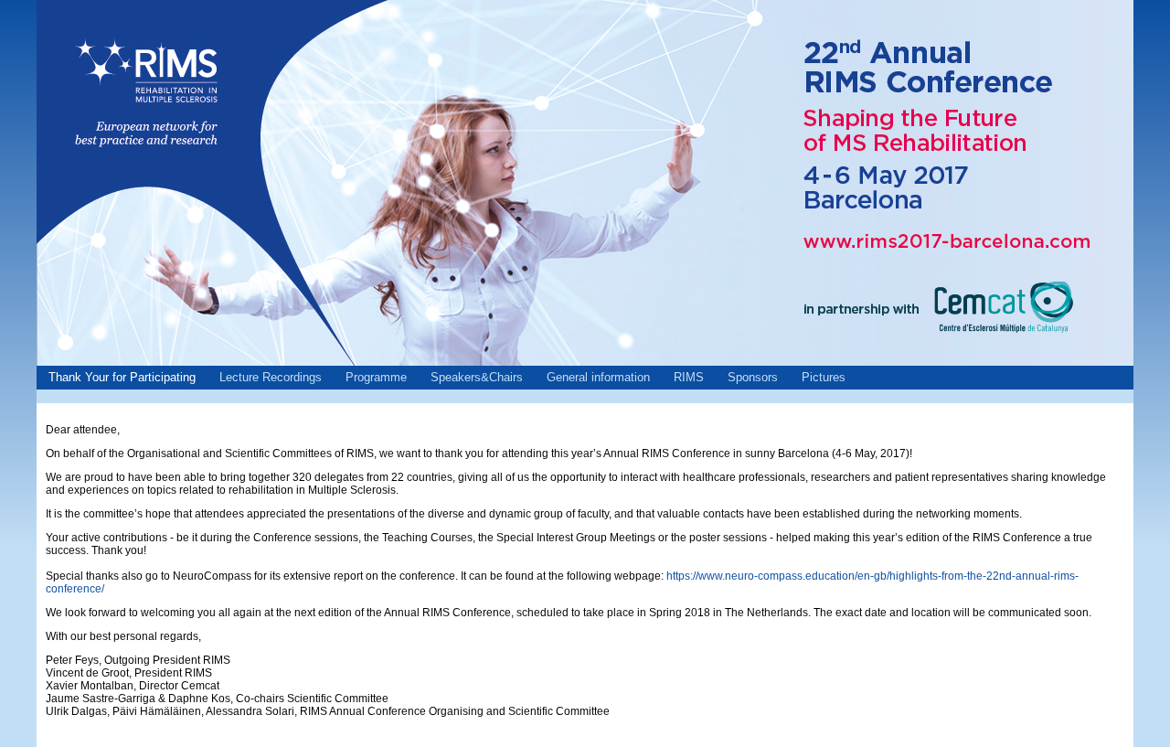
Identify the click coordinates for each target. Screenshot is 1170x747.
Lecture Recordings (270, 377)
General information (598, 377)
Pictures (824, 377)
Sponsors (753, 377)
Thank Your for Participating (122, 377)
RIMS (689, 377)
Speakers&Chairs (477, 377)
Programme (376, 377)
